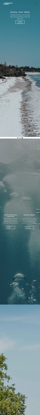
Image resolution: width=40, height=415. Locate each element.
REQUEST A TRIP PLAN (28, 227)
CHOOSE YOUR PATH (20, 22)
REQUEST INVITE (9, 227)
